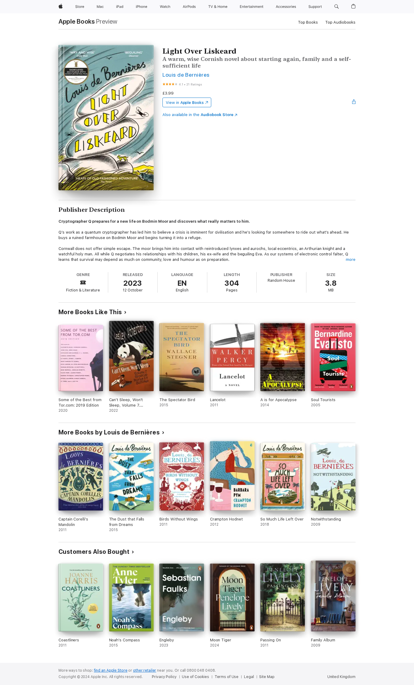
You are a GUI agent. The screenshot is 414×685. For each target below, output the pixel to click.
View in (185, 102)
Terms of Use (227, 677)
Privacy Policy (164, 677)
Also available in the (197, 114)
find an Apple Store (111, 670)
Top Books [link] (308, 22)
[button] (336, 6)
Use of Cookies (195, 677)
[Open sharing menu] (354, 102)
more (351, 259)
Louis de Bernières (186, 74)
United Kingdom (341, 677)
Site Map (266, 677)
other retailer (144, 670)
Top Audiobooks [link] (340, 22)
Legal (249, 677)
